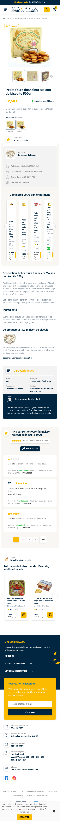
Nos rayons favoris (19, 663)
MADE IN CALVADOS (15, 642)
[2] (11, 459)
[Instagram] (14, 778)
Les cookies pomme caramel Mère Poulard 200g (16, 600)
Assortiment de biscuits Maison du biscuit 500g (24, 227)
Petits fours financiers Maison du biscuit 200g (11, 229)
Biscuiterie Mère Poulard (16, 606)
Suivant (50, 76)
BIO (48, 248)
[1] (9, 459)
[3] (14, 459)
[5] (18, 459)
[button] (7, 18)
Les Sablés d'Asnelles (41, 606)
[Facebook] (6, 778)
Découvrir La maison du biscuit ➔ (17, 358)
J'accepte (24, 817)
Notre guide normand (19, 671)
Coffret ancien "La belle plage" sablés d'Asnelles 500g (43, 600)
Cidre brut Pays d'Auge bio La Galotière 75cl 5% (49, 217)
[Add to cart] (24, 615)
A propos (13, 656)
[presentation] (7, 226)
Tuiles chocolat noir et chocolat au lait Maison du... (36, 223)
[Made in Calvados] (25, 9)
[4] (16, 459)
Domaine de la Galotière (50, 232)
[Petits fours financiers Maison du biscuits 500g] (19, 76)
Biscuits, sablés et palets (21, 560)
